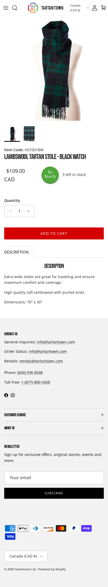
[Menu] (6, 8)
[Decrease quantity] (9, 211)
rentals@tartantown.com (41, 361)
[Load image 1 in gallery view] (54, 70)
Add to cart (53, 233)
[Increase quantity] (29, 211)
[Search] (17, 8)
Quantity (12, 200)
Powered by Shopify (52, 569)
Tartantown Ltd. (25, 569)
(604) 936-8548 (30, 372)
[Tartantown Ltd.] (45, 8)
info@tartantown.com (56, 341)
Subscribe (54, 493)
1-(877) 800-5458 (35, 382)
